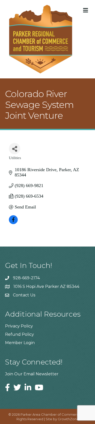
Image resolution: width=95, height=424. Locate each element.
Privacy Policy (19, 326)
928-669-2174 (26, 278)
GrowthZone (68, 419)
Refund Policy (19, 334)
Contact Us (24, 295)
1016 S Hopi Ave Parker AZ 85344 (46, 286)
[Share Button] (14, 148)
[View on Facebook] (13, 222)
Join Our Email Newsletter (32, 374)
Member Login (20, 342)
